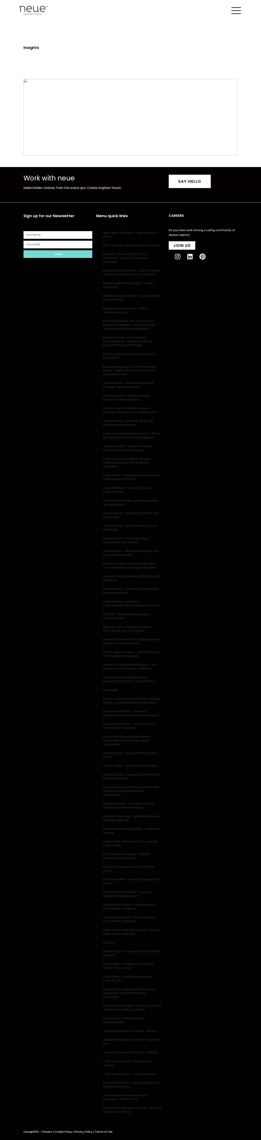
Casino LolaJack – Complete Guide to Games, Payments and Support (128, 448)
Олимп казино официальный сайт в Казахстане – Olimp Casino (125, 1097)
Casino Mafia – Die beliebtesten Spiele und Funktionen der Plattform (131, 477)
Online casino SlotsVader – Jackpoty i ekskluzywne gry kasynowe (128, 894)
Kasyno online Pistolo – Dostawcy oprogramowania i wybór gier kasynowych (131, 713)
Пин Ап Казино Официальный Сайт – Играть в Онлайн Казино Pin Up (132, 1110)
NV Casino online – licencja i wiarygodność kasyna (131, 881)
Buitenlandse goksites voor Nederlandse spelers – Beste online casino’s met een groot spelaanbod (129, 370)
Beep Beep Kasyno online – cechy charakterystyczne (125, 310)
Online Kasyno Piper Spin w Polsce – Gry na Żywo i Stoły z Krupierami (131, 932)
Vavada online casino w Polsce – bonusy (129, 1031)
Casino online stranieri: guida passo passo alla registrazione (130, 502)
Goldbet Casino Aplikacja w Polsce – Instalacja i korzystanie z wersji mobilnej (129, 679)
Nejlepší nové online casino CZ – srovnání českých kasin (130, 843)
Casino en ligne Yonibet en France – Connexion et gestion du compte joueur (129, 410)
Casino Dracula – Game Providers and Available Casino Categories (128, 385)
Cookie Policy (63, 1132)
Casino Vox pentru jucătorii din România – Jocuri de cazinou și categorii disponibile (131, 565)
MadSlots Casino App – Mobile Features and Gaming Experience (132, 818)
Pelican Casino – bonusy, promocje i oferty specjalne (131, 953)
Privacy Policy (83, 1132)
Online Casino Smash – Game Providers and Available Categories (129, 906)
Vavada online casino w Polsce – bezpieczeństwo (124, 1020)
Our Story (109, 942)
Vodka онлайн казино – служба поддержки (130, 1074)
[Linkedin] (193, 260)
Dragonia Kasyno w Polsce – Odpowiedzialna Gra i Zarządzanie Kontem (131, 603)
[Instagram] (180, 260)
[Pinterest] (205, 260)
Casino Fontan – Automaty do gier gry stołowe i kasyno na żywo (128, 423)
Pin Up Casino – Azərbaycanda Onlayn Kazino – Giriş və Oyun (128, 966)
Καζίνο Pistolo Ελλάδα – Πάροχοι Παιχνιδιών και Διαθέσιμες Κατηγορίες (132, 1084)
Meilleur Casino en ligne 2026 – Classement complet (132, 831)
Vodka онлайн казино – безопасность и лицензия (128, 1063)
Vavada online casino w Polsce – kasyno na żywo (131, 1041)
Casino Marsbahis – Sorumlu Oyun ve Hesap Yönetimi (127, 490)
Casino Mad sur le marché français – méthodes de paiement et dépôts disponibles (127, 462)
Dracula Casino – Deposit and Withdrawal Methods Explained (130, 591)
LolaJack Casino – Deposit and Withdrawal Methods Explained (131, 776)
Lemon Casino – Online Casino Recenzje (129, 766)
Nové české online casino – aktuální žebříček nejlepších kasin (126, 856)
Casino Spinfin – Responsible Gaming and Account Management (130, 553)
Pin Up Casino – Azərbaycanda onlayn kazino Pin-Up (128, 978)
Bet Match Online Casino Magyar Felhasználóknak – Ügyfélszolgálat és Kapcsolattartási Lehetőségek (127, 341)
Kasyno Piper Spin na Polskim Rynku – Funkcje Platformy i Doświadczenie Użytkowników (127, 740)
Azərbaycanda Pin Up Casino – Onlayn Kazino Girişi (128, 285)
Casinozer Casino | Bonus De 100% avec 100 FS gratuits (131, 578)
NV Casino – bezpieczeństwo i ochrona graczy (128, 869)
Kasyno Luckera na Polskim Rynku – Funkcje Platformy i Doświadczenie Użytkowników (131, 701)
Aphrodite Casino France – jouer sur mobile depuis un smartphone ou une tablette (131, 272)
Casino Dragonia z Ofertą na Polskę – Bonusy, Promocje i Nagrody (127, 397)
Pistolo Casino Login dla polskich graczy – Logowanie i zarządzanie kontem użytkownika (130, 993)
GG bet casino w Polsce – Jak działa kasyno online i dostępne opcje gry (131, 654)
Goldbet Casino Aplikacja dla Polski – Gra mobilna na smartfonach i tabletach (129, 666)
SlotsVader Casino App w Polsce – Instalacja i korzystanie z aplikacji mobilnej (132, 1007)
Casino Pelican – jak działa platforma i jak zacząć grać (130, 515)
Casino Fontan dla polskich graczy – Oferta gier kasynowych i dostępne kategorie (131, 435)
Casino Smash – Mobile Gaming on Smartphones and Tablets (126, 540)
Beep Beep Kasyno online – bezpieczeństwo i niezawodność (132, 298)
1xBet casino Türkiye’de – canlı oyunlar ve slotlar (130, 234)
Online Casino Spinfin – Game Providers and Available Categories (129, 919)
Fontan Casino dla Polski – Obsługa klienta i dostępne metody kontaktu (131, 641)
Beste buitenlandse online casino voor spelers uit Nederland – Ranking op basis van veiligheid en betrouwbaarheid (129, 325)
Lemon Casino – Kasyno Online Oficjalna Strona (130, 755)
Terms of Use (104, 1132)
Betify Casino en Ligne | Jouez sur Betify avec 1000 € (129, 356)
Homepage (110, 690)
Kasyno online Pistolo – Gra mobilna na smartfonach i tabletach (128, 726)
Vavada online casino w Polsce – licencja (130, 1052)
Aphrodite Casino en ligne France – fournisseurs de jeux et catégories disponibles (126, 258)
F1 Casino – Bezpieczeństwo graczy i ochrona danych (127, 616)
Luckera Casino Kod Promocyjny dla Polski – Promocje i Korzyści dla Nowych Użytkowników (131, 791)
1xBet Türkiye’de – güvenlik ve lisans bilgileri (131, 245)
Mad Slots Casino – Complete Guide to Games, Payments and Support (129, 805)
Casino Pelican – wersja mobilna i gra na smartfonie (129, 528)
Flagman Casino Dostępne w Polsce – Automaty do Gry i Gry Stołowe (128, 629)
